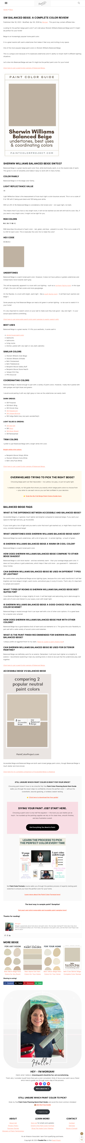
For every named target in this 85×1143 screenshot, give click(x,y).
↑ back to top (42, 1112)
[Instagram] (7, 935)
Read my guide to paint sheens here (50, 642)
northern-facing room (63, 285)
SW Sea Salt (10, 426)
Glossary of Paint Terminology (13, 1131)
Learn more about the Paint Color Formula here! (43, 894)
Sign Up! (34, 1123)
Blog (11, 9)
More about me (41, 1088)
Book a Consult (71, 1128)
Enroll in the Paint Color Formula (42, 1126)
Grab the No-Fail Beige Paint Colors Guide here (44, 496)
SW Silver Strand (12, 431)
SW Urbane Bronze (13, 413)
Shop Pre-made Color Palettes (43, 1128)
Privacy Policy (13, 1126)
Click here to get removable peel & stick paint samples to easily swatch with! (31, 319)
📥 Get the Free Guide (42, 1105)
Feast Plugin (56, 1140)
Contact (72, 1123)
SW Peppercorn (12, 411)
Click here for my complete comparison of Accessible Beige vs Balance (29, 772)
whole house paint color (15, 335)
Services (72, 1126)
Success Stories (13, 1128)
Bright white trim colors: (12, 449)
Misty (11, 428)
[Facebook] (5, 935)
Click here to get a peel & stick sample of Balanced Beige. (24, 68)
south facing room (51, 294)
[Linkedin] (9, 935)
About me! (13, 1123)
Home (5, 9)
